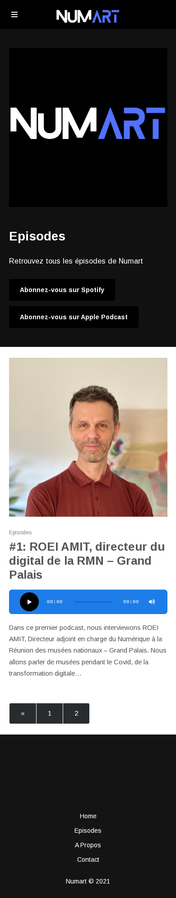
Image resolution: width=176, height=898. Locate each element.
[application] (88, 602)
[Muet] (152, 602)
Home (88, 816)
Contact (88, 859)
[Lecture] (29, 601)
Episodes (20, 532)
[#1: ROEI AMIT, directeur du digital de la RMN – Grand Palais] (88, 437)
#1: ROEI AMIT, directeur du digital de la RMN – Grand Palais (87, 560)
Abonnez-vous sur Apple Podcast (74, 317)
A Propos (88, 845)
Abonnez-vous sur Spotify (62, 289)
